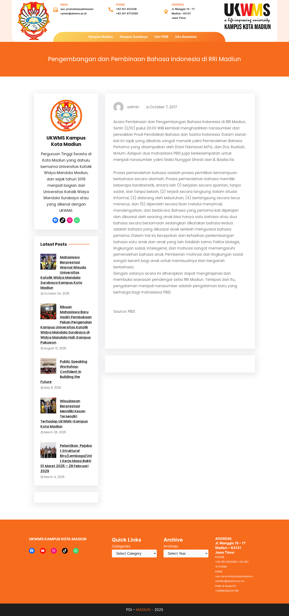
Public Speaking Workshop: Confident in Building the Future (63, 371)
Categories (121, 546)
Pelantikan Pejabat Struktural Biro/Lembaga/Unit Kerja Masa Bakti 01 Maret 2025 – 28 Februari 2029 (66, 458)
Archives (171, 546)
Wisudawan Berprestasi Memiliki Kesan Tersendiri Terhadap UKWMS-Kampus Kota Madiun (64, 414)
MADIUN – (144, 610)
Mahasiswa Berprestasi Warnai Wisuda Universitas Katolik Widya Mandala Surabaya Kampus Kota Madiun (63, 272)
